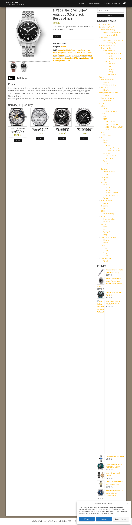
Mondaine (104, 206)
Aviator (103, 114)
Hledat (110, 15)
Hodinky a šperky (109, 51)
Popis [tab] (11, 78)
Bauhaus (106, 185)
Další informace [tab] (22, 78)
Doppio (105, 208)
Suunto (103, 224)
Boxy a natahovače (107, 80)
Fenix (105, 143)
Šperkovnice (112, 74)
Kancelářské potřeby (108, 30)
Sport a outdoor (104, 95)
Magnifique (107, 135)
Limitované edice (109, 219)
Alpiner (105, 109)
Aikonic (105, 203)
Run (104, 230)
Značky (101, 103)
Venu (105, 161)
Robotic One (107, 222)
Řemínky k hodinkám (112, 4)
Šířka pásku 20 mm (64, 55)
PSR (106, 174)
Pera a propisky (110, 43)
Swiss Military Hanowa (108, 237)
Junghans (104, 177)
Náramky (110, 66)
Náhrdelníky (111, 64)
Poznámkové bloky (111, 35)
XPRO (105, 119)
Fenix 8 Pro (109, 145)
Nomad (105, 243)
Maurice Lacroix (106, 201)
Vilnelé (105, 261)
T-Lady (105, 248)
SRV (106, 251)
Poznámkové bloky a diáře (112, 32)
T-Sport (105, 253)
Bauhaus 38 (109, 187)
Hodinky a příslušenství (113, 53)
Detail (57, 36)
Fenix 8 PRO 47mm (114, 148)
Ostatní (101, 77)
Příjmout (86, 519)
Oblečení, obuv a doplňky (107, 45)
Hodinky (82, 4)
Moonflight (106, 116)
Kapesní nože (107, 101)
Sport (105, 180)
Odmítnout (104, 519)
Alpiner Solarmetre (111, 111)
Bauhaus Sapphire (111, 195)
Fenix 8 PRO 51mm (114, 151)
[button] (128, 504)
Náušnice (111, 69)
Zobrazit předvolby (121, 519)
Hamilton (104, 169)
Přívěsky (110, 72)
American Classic (109, 172)
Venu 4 (107, 164)
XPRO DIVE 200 (110, 122)
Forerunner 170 (110, 156)
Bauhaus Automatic (111, 193)
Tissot (103, 245)
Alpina (103, 106)
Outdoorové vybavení (108, 98)
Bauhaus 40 (109, 190)
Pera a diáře (105, 88)
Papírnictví (104, 38)
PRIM (103, 211)
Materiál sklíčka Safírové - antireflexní (71, 50)
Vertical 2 (106, 232)
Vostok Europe (106, 258)
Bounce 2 (106, 140)
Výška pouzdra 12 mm (62, 61)
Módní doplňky (106, 48)
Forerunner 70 (110, 159)
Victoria (105, 198)
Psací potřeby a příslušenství (113, 40)
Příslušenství (95, 4)
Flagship (106, 240)
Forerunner (107, 153)
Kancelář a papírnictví (106, 27)
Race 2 (105, 227)
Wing (105, 235)
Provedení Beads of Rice (71, 53)
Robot (103, 216)
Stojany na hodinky (109, 85)
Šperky (107, 61)
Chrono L (108, 256)
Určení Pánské (75, 58)
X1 (106, 166)
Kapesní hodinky (108, 214)
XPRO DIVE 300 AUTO (112, 124)
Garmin (103, 137)
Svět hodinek (12, 2)
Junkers (104, 182)
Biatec (103, 132)
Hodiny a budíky (104, 24)
